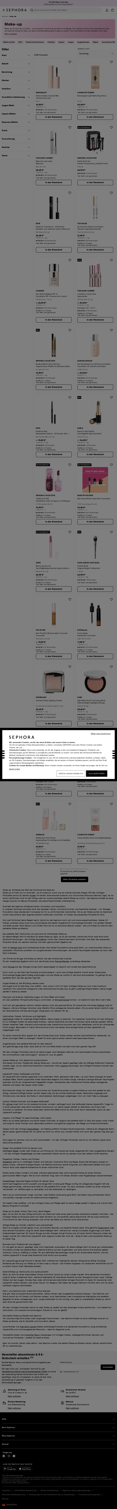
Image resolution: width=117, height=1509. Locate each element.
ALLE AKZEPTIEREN (97, 773)
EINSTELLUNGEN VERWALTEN (71, 773)
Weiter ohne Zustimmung (101, 734)
